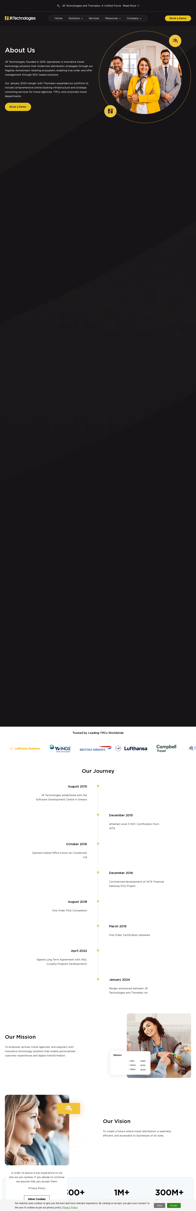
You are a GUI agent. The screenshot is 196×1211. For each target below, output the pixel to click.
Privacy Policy (70, 1207)
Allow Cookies (37, 1199)
